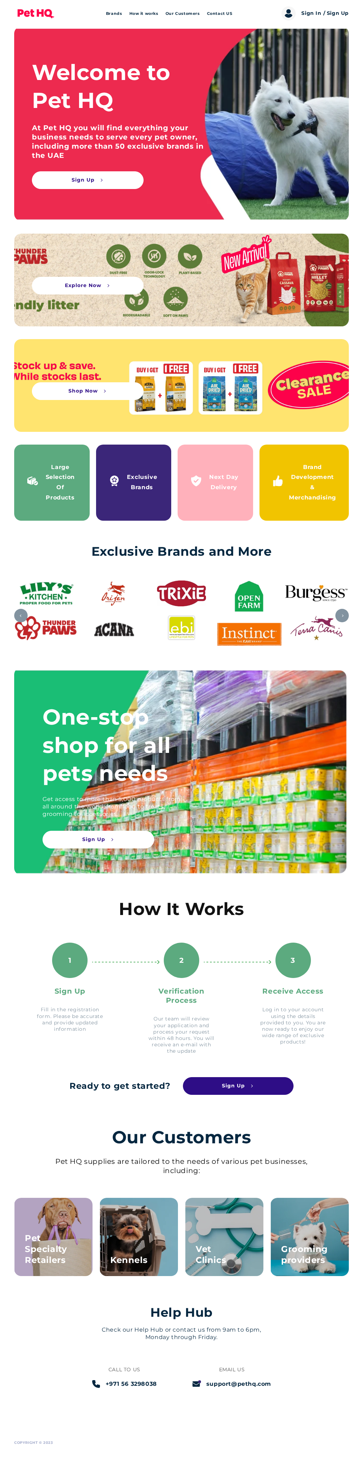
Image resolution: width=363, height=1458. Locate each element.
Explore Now (83, 285)
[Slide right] (342, 615)
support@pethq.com (238, 1383)
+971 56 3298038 (131, 1383)
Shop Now (83, 391)
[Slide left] (21, 615)
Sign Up (83, 180)
